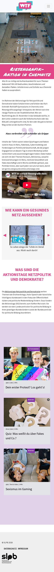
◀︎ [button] (4, 235)
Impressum (23, 548)
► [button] (49, 235)
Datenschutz (10, 548)
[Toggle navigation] (48, 6)
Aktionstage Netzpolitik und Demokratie (22, 291)
